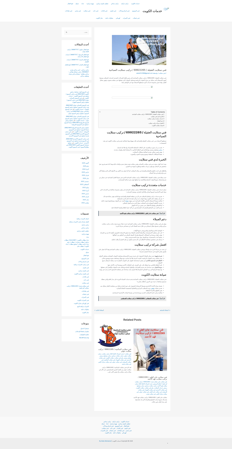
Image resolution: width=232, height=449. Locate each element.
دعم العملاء (160, 121)
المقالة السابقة (165, 310)
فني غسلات (136, 18)
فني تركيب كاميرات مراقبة (81, 264)
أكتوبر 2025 (85, 163)
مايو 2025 (86, 166)
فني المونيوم (135, 11)
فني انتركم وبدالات (124, 11)
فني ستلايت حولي (144, 392)
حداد (82, 3)
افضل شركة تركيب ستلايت (155, 123)
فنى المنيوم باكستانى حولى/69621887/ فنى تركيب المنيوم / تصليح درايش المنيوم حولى (77, 111)
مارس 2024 (85, 172)
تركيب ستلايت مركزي (151, 386)
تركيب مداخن (115, 3)
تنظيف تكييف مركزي (102, 3)
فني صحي (78, 11)
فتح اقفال (70, 3)
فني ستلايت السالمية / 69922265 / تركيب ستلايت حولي (114, 350)
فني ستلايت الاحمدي (161, 390)
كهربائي (118, 18)
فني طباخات (68, 11)
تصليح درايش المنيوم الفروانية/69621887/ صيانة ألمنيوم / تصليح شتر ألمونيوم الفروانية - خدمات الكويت (77, 130)
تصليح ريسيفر (127, 358)
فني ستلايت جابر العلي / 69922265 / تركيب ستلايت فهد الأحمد (152, 378)
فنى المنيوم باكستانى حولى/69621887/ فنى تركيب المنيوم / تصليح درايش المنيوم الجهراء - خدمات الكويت (77, 107)
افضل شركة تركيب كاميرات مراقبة (79, 222)
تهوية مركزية (90, 3)
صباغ (77, 3)
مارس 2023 (85, 193)
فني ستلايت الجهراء (150, 390)
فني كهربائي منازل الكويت (81, 303)
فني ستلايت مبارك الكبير (105, 362)
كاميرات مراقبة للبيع (83, 306)
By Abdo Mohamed (105, 441)
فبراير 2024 (85, 175)
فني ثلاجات (104, 11)
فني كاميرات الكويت (83, 300)
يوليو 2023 (85, 187)
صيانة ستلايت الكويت (157, 125)
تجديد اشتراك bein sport (145, 384)
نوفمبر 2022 (85, 203)
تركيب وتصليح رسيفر (105, 356)
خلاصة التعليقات (84, 334)
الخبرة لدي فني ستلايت (157, 116)
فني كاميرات (126, 18)
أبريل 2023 (85, 190)
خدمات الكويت (152, 11)
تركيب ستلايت (106, 354)
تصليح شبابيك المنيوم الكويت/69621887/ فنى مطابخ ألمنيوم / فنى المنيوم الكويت (77, 145)
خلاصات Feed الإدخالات (82, 331)
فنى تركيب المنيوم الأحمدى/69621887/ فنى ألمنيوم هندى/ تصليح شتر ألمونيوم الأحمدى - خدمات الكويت (77, 141)
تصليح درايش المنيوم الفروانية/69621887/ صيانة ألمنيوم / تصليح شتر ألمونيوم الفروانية (76, 122)
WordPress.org (84, 338)
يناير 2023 (86, 200)
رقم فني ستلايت (149, 388)
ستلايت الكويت (140, 388)
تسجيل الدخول (84, 328)
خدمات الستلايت (158, 388)
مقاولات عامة (109, 18)
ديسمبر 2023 (85, 181)
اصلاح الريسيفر (157, 384)
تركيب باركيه (124, 3)
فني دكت (95, 11)
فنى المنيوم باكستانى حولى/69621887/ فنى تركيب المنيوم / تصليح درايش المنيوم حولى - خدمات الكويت (77, 118)
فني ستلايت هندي (151, 394)
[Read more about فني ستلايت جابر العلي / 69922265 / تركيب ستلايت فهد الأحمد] (150, 350)
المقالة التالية (99, 310)
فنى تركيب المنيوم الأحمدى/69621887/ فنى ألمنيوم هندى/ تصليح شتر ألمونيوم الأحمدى (77, 134)
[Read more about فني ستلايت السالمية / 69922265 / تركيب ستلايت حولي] (114, 336)
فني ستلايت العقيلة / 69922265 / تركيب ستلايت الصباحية (147, 114)
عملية (127, 201)
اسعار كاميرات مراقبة (83, 219)
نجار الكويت (99, 18)
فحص (152, 288)
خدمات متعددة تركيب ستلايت (155, 118)
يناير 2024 (86, 178)
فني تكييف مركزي (83, 271)
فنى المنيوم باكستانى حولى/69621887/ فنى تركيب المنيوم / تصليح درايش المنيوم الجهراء (78, 100)
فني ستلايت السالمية (109, 360)
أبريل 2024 (85, 169)
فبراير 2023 (85, 196)
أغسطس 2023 (84, 184)
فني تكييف (113, 11)
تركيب (160, 150)
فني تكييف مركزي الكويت (81, 274)
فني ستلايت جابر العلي (156, 392)
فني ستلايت (86, 11)
